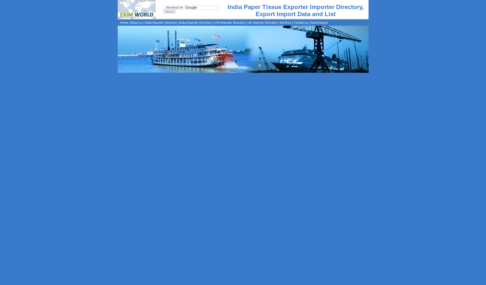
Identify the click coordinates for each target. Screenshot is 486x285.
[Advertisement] (262, 93)
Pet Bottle (215, 204)
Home (124, 22)
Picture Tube (195, 204)
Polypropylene (236, 204)
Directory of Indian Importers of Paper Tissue (204, 131)
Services (285, 22)
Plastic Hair (281, 204)
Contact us (301, 22)
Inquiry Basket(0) (268, 281)
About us (136, 22)
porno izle (132, 75)
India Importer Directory (161, 22)
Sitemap (248, 281)
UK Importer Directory (262, 22)
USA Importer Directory (229, 22)
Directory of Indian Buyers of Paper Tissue (202, 150)
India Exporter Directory (195, 22)
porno (121, 75)
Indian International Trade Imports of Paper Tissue (208, 157)
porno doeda (146, 75)
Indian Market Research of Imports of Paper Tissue (209, 164)
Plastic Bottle (260, 204)
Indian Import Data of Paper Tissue (196, 137)
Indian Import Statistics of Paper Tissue (199, 144)
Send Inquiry (319, 22)
